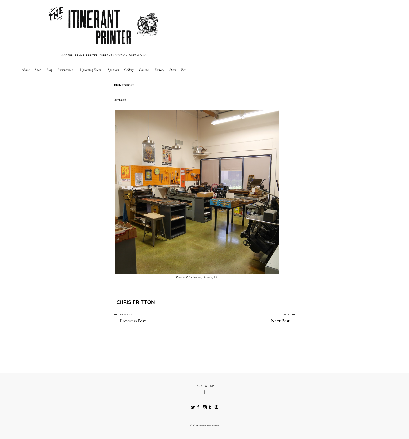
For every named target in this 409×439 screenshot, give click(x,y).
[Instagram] (204, 406)
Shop (38, 70)
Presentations (66, 70)
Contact (144, 70)
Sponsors (113, 70)
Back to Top (204, 385)
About (26, 70)
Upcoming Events (91, 70)
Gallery (129, 70)
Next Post (280, 318)
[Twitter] (192, 406)
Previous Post (133, 318)
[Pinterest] (216, 406)
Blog (49, 70)
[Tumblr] (210, 406)
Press (184, 70)
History (159, 70)
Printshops (124, 85)
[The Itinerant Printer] (104, 47)
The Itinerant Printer (203, 425)
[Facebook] (198, 406)
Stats (173, 70)
